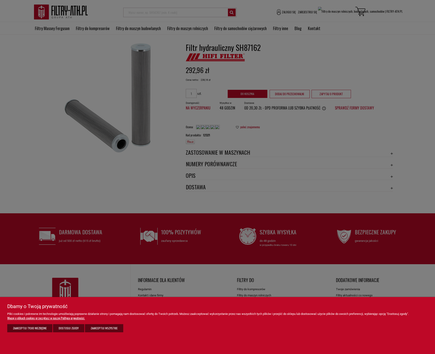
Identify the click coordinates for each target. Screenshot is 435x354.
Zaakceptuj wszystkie (104, 328)
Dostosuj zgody (69, 328)
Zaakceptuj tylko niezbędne (30, 328)
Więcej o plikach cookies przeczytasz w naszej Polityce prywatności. (46, 318)
